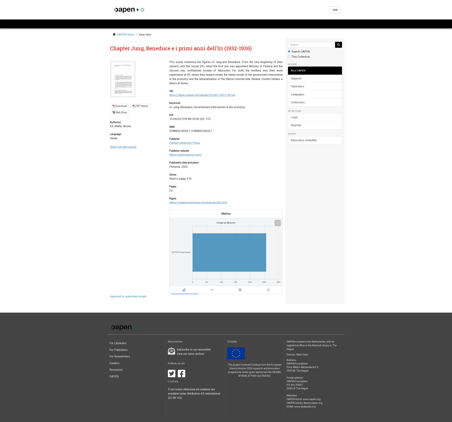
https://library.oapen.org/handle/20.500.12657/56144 (202, 95)
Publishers (297, 86)
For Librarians (117, 343)
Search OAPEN (301, 51)
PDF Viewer (141, 106)
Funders (114, 363)
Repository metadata (304, 140)
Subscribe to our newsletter (194, 349)
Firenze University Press (184, 143)
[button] (278, 223)
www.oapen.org (311, 399)
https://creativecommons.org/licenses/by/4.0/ (198, 202)
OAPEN (114, 376)
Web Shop (121, 112)
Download (121, 106)
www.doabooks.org (305, 406)
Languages (297, 94)
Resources (116, 369)
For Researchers (119, 356)
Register (296, 125)
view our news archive (190, 353)
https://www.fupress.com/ (185, 154)
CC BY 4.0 (175, 398)
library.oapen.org (313, 402)
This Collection (301, 56)
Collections (298, 102)
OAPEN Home (125, 34)
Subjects (296, 78)
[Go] (338, 45)
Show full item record (123, 147)
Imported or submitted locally (128, 296)
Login (294, 117)
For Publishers (118, 350)
